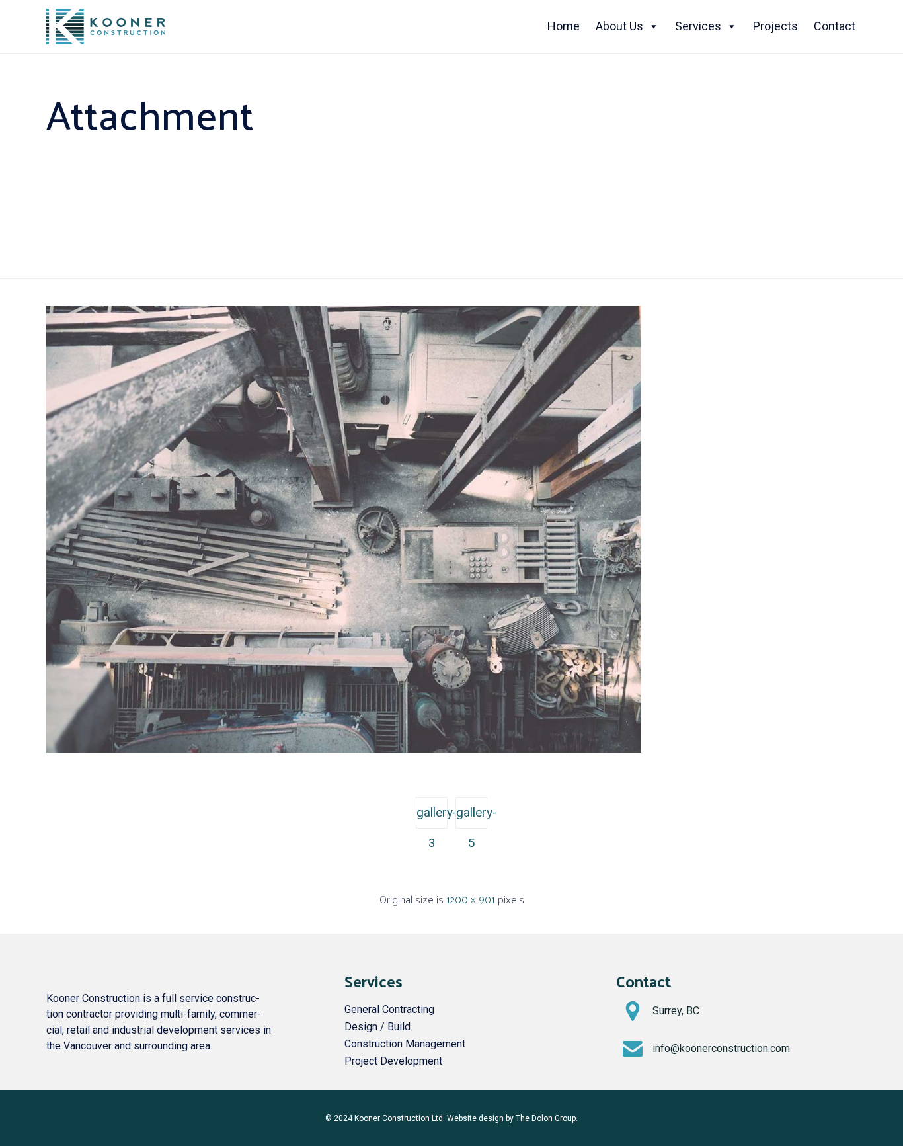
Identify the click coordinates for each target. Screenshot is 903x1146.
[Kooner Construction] (105, 27)
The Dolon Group (546, 1118)
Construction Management (404, 1044)
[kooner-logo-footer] (79, 966)
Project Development (393, 1061)
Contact (834, 26)
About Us (619, 26)
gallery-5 (471, 817)
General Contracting (389, 1009)
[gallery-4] (343, 749)
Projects (775, 26)
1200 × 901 (470, 899)
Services (698, 26)
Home (563, 26)
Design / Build (377, 1026)
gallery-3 (432, 817)
